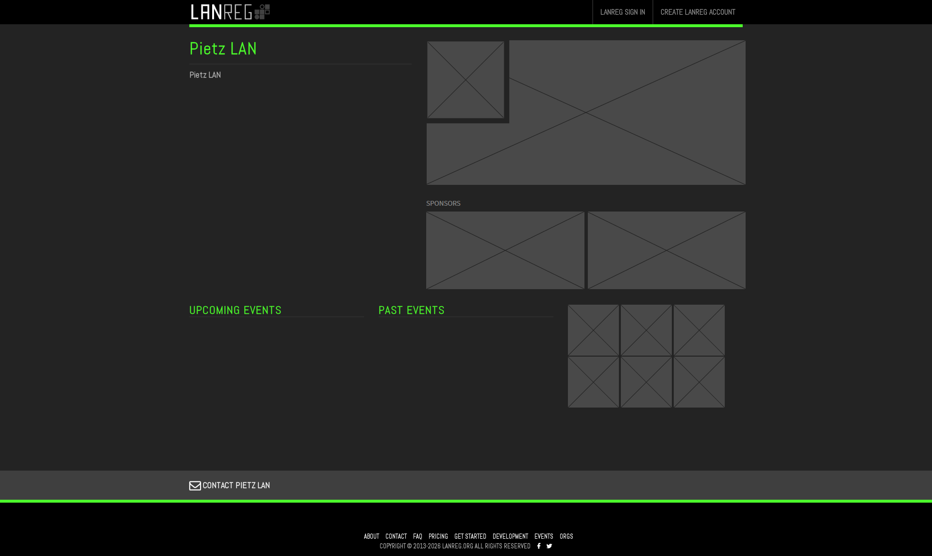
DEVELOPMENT (510, 536)
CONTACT (396, 536)
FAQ (417, 536)
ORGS (566, 536)
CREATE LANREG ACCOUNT (698, 12)
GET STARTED (470, 536)
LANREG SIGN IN (622, 12)
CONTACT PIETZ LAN (235, 485)
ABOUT (371, 536)
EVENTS (543, 536)
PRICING (438, 536)
